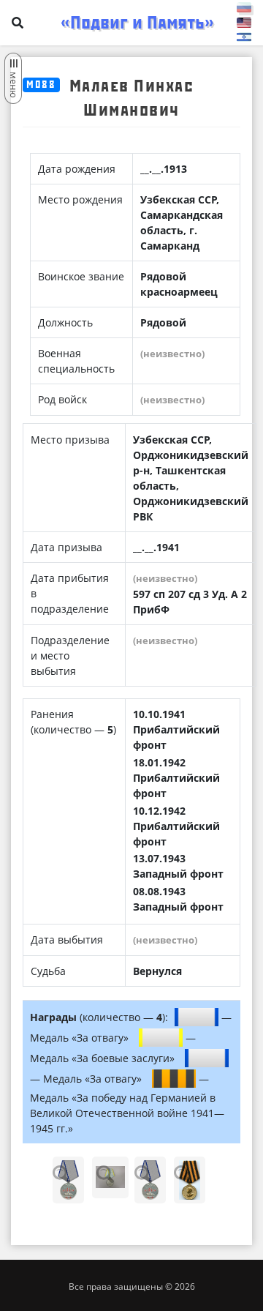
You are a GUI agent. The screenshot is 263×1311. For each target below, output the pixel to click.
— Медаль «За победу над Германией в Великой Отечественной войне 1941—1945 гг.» (127, 1103)
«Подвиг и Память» (137, 22)
